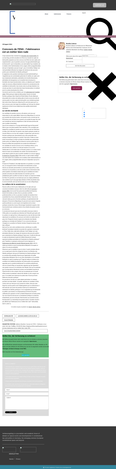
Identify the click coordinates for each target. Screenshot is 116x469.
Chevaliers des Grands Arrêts (29, 56)
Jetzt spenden (76, 88)
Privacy (18, 459)
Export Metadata (8, 320)
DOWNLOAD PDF (8, 316)
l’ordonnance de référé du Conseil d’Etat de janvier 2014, (17, 243)
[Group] (23, 4)
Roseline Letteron (71, 43)
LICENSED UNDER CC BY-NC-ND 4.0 (27, 316)
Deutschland (69, 58)
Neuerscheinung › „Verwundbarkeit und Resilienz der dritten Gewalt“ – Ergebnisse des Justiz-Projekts (58, 36)
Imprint (11, 459)
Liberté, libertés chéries (34, 307)
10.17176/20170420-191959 (12, 331)
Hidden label (88, 110)
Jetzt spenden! (25, 355)
